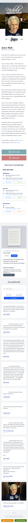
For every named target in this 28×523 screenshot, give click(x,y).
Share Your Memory (8, 275)
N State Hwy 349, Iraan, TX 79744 (13, 208)
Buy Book (14, 255)
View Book (6, 255)
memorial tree (18, 140)
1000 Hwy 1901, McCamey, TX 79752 (14, 179)
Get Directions (8, 182)
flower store (17, 142)
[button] (14, 491)
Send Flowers (19, 211)
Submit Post (14, 298)
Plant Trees (20, 182)
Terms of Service (18, 517)
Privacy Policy (10, 517)
